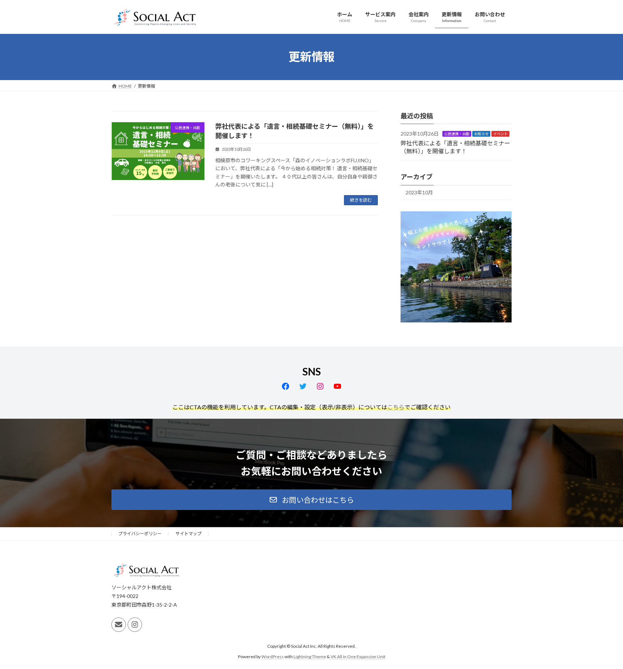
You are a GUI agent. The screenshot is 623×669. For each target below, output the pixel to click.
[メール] (118, 624)
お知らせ (481, 134)
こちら (396, 407)
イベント (500, 134)
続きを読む (361, 200)
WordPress (272, 656)
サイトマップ (189, 533)
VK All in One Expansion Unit (358, 656)
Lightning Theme (309, 656)
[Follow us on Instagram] (135, 624)
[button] (311, 499)
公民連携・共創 (456, 134)
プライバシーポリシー (140, 533)
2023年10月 (419, 192)
